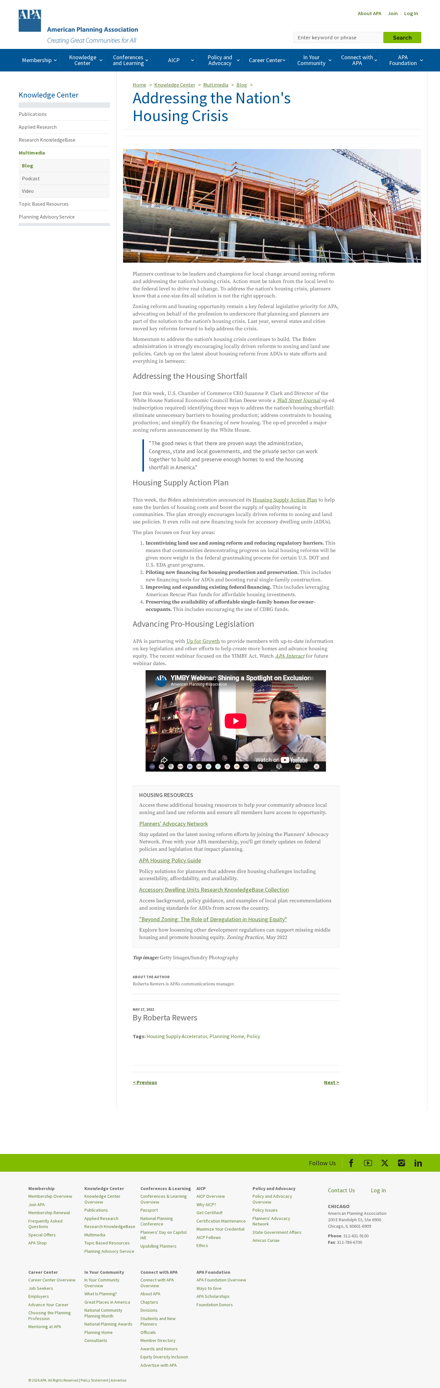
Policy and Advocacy (219, 60)
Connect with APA (357, 60)
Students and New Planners (158, 1321)
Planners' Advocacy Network (173, 823)
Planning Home (98, 1332)
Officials (148, 1332)
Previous (145, 1082)
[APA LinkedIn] (418, 1162)
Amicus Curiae (266, 1240)
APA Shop (37, 1243)
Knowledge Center (82, 60)
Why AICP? (206, 1204)
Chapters (149, 1302)
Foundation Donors (214, 1305)
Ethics (202, 1245)
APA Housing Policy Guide (170, 860)
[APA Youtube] (368, 1162)
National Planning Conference (156, 1221)
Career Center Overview (51, 1280)
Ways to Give (209, 1288)
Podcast (31, 178)
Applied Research (38, 127)
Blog (27, 165)
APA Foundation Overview (221, 1280)
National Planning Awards (108, 1324)
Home (139, 84)
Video (28, 191)
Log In (411, 13)
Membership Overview (50, 1196)
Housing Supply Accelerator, (178, 1036)
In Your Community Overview (102, 1283)
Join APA (36, 1204)
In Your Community (311, 60)
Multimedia (32, 152)
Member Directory (158, 1340)
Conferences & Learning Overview (163, 1199)
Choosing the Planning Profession (49, 1315)
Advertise (118, 1380)
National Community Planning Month (103, 1313)
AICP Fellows (208, 1237)
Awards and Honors (159, 1349)
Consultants (95, 1340)
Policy (253, 1036)
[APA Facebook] (351, 1162)
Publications (33, 114)
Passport (149, 1210)
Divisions (149, 1310)
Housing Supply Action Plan (285, 500)
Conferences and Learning (128, 60)
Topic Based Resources (44, 204)
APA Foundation (403, 60)
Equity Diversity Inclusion (164, 1357)
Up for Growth (203, 641)
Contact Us (341, 1190)
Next (331, 1082)
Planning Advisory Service (47, 216)
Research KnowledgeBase (47, 139)
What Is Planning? (100, 1294)
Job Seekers (40, 1288)
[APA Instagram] (401, 1162)
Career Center (265, 60)
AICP (174, 60)
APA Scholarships (213, 1296)
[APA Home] (78, 26)
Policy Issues (265, 1210)
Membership (37, 60)
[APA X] (385, 1162)
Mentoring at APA (44, 1326)
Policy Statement (95, 1380)
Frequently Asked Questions (45, 1224)
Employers (38, 1296)
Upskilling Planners (158, 1246)
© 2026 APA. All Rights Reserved (53, 1380)
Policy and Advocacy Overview (272, 1199)
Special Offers (42, 1235)
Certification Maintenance (221, 1221)
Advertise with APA (158, 1365)
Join (393, 13)
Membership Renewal (49, 1212)
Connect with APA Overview (157, 1283)
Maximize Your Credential (220, 1229)
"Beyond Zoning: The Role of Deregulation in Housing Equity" (213, 919)
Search (402, 37)
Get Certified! (209, 1212)
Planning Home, (227, 1036)
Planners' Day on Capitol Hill (163, 1235)
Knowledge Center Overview (102, 1199)
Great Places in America (107, 1302)
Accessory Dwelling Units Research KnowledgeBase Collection (214, 889)
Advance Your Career (48, 1305)
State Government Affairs (277, 1232)
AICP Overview (210, 1196)
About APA (369, 13)
